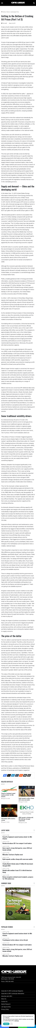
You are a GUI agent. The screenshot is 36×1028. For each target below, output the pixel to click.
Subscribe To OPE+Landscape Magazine (12, 991)
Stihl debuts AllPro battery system (8, 819)
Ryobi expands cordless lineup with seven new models (26, 799)
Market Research (5, 1004)
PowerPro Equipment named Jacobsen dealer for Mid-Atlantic (8, 794)
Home (4, 12)
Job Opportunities (6, 1006)
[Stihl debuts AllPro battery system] (9, 810)
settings (16, 1021)
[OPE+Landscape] (18, 3)
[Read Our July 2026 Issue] (18, 903)
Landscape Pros (15, 12)
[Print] (28, 775)
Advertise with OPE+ (6, 996)
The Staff (5, 23)
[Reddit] (20, 775)
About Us (3, 998)
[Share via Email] (24, 775)
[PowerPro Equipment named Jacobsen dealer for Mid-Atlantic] (9, 789)
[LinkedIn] (12, 775)
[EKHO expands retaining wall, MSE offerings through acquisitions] (27, 810)
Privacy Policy (5, 1009)
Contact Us (4, 1001)
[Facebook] (4, 775)
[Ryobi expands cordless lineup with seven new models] (27, 791)
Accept (6, 1024)
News (8, 12)
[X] (8, 775)
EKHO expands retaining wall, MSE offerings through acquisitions (26, 818)
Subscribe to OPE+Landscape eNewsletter (12, 993)
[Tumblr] (16, 775)
